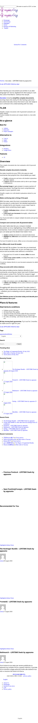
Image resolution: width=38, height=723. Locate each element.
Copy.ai (6, 138)
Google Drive (7, 150)
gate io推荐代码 (8, 443)
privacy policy (27, 676)
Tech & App (18, 696)
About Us (6, 683)
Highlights (13, 35)
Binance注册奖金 (9, 444)
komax (16, 44)
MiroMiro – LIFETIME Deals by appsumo (16, 430)
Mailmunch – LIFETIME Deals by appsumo (16, 427)
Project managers (8, 131)
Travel (16, 701)
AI (4, 157)
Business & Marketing (23, 704)
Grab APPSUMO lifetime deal (9, 84)
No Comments (22, 44)
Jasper (5, 140)
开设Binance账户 (9, 437)
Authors (6, 128)
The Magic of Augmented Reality (24, 443)
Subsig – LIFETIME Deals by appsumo (15, 428)
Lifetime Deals (23, 35)
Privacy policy (8, 689)
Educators (6, 130)
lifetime (10, 334)
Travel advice (19, 437)
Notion (5, 141)
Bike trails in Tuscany (24, 439)
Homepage (7, 684)
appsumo (2, 334)
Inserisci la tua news (9, 686)
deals (6, 334)
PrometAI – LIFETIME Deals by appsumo (16, 425)
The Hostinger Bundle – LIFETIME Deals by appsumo (19, 421)
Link (5, 687)
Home (2, 81)
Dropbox (6, 148)
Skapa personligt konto (10, 439)
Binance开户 (7, 441)
